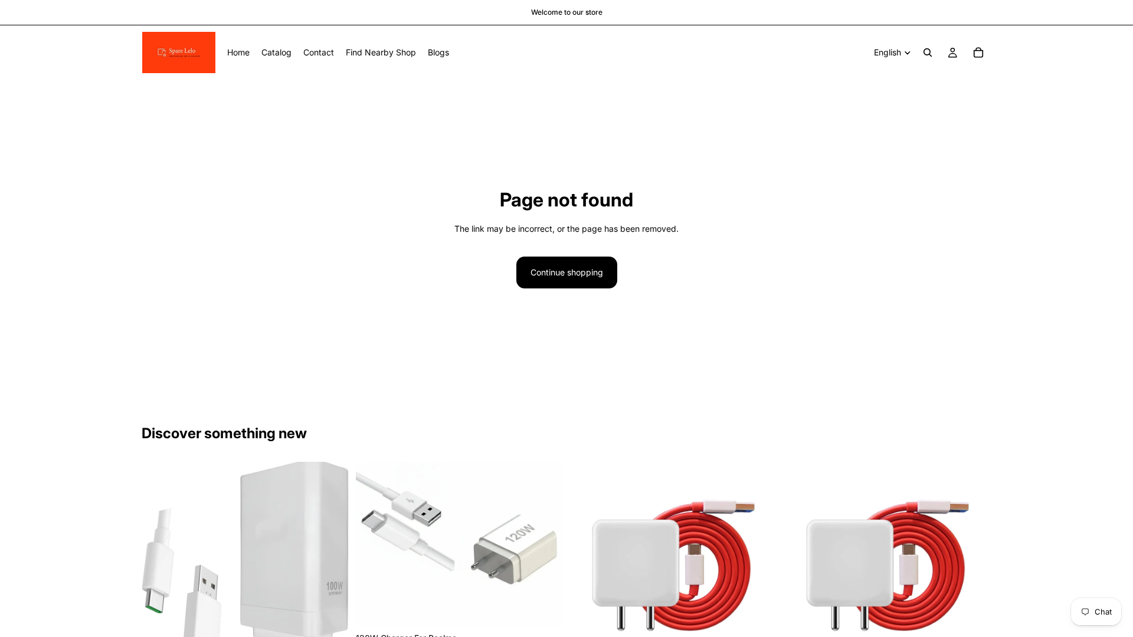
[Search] (928, 52)
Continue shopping (567, 272)
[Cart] (978, 52)
